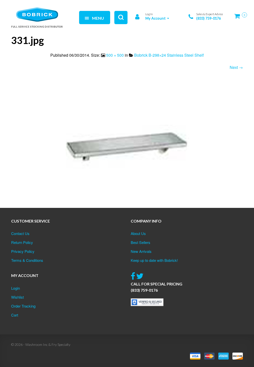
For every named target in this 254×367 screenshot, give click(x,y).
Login (15, 288)
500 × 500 (115, 55)
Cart (14, 315)
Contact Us (20, 233)
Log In (149, 14)
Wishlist (17, 297)
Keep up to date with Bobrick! (154, 260)
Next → (236, 67)
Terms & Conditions (27, 260)
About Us (138, 233)
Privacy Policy (22, 251)
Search (67, 12)
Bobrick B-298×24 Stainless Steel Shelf (169, 55)
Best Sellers (140, 242)
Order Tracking (23, 306)
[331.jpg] (127, 145)
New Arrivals (141, 251)
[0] (238, 18)
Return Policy (22, 242)
